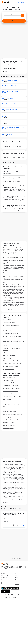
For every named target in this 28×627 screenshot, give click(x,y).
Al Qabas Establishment (8, 369)
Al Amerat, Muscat (15, 388)
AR (3, 583)
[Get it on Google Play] (5, 588)
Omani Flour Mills (7, 358)
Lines (16, 573)
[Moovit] (5, 2)
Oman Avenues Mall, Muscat (9, 411)
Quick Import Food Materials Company (12, 336)
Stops (16, 579)
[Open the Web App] (5, 591)
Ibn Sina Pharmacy (7, 333)
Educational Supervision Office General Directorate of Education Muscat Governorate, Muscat (12, 398)
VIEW (20, 146)
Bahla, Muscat (6, 388)
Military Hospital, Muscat (9, 417)
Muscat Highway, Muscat (9, 377)
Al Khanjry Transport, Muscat (10, 425)
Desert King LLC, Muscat (8, 422)
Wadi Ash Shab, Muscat (8, 409)
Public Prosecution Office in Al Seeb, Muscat (13, 402)
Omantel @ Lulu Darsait (8, 319)
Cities (16, 581)
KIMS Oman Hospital (7, 352)
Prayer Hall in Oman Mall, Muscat (10, 391)
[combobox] (14, 14)
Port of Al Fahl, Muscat (8, 428)
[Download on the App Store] (14, 588)
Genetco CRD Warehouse (9, 339)
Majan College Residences (9, 355)
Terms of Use (4, 594)
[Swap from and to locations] (22, 15)
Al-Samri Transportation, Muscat (10, 385)
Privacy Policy (11, 594)
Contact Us (17, 594)
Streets (16, 577)
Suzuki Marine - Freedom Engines (10, 330)
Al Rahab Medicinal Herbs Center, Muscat (12, 414)
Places (16, 575)
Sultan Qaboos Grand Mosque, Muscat (12, 419)
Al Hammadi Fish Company (9, 322)
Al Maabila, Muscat (7, 393)
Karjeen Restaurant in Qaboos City (11, 360)
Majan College (16, 333)
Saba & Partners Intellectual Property (11, 325)
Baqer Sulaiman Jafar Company (10, 366)
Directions (17, 584)
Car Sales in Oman (7, 363)
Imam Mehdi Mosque (17, 363)
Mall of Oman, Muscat (8, 380)
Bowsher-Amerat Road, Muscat (10, 382)
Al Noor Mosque (6, 345)
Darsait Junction (7, 328)
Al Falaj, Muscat (18, 409)
